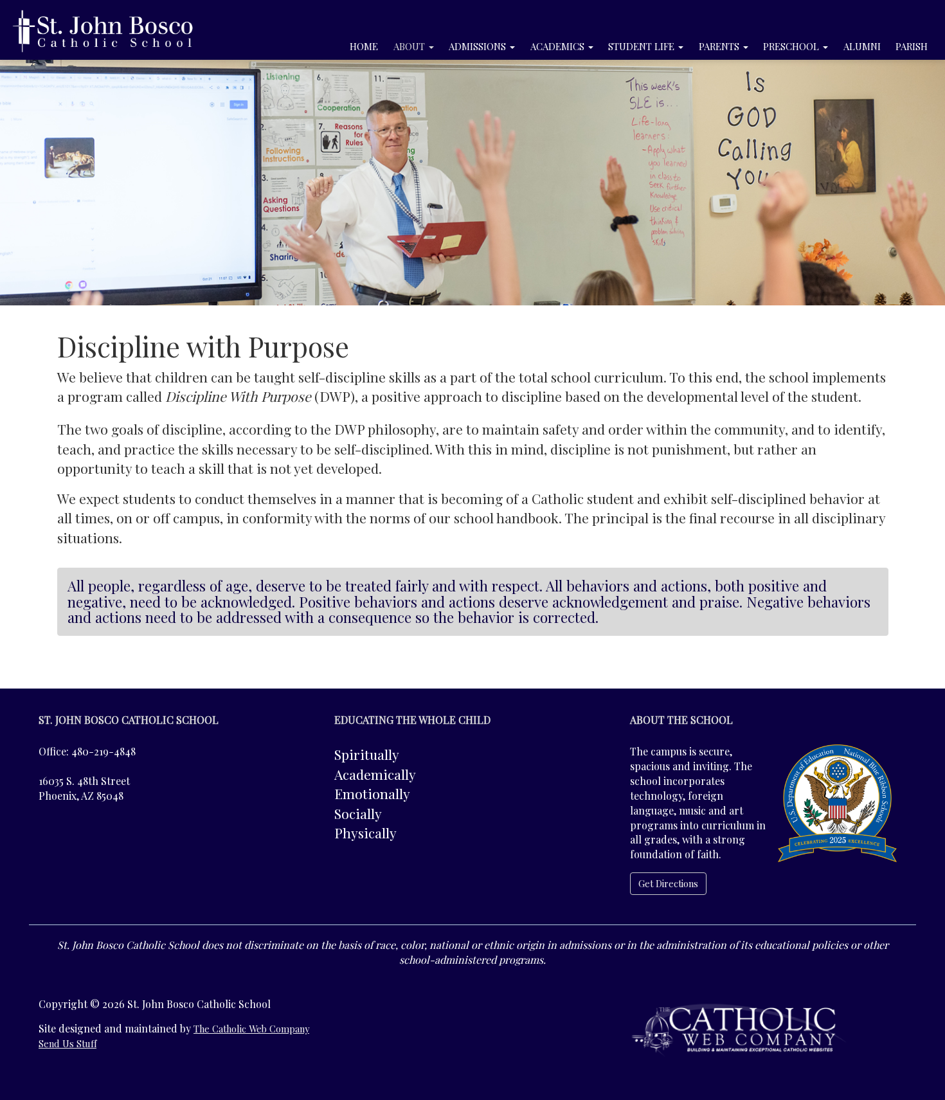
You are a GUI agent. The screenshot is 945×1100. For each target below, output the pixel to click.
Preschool (792, 46)
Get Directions (668, 883)
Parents (720, 46)
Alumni (862, 46)
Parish (912, 46)
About (410, 46)
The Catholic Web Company (251, 1028)
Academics (558, 46)
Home (364, 46)
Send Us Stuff (67, 1043)
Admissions (479, 46)
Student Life (642, 46)
